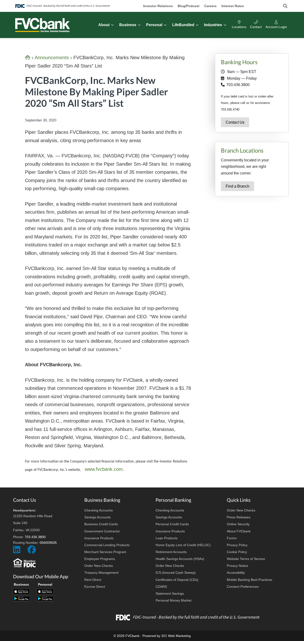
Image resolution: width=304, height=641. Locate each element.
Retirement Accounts (171, 552)
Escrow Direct (94, 586)
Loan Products (166, 538)
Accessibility (236, 572)
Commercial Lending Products (107, 545)
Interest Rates (232, 6)
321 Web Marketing (176, 636)
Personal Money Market (173, 600)
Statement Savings (170, 593)
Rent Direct (92, 580)
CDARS (161, 586)
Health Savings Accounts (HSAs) (180, 559)
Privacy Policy (237, 545)
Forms (232, 538)
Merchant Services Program (105, 552)
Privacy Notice (237, 566)
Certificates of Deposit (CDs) (177, 580)
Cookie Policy (237, 552)
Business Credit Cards (101, 524)
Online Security (238, 524)
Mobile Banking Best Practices (249, 580)
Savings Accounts (97, 517)
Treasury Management (101, 572)
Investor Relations (158, 6)
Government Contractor (102, 531)
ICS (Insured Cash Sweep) (176, 572)
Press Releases (238, 517)
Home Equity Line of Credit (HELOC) (183, 545)
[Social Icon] (16, 552)
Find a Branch (237, 186)
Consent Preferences (243, 586)
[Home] (28, 57)
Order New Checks (98, 566)
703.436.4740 (230, 109)
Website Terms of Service (246, 559)
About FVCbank (239, 531)
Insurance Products (99, 538)
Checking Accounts (98, 510)
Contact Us (235, 122)
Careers (210, 6)
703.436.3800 (238, 85)
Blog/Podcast (189, 6)
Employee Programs (99, 559)
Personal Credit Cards (172, 524)
